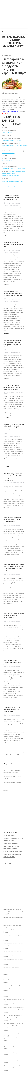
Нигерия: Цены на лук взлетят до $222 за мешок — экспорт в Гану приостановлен (14, 1052)
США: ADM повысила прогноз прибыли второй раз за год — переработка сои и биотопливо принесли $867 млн (13, 1017)
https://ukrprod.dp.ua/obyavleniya (10, 111)
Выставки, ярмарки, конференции (12, 782)
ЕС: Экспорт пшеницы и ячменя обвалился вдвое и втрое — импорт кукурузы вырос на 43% (14, 1009)
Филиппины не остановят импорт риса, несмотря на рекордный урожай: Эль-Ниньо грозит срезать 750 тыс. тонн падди (13, 1026)
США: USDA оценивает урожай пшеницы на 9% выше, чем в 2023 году (12, 388)
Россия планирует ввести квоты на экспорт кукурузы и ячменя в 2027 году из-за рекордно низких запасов (14, 911)
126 (23, 752)
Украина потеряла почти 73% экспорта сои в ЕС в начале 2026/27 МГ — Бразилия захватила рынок (14, 961)
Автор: (12, 203)
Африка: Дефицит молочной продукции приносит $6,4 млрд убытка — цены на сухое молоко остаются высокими (13, 1067)
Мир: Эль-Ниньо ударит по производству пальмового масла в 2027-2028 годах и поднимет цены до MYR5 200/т (14, 919)
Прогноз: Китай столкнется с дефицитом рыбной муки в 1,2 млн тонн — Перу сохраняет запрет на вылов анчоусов (13, 979)
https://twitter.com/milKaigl (8, 153)
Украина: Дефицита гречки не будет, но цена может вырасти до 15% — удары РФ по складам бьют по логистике (14, 987)
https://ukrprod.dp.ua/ (7, 160)
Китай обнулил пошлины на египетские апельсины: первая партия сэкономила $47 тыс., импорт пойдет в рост (13, 1044)
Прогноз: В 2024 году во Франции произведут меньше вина (12, 709)
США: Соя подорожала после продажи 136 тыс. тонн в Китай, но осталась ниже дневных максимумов (14, 937)
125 (19, 752)
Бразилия (6, 573)
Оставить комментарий (14, 205)
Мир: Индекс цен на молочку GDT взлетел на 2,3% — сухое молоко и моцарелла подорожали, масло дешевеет (14, 1001)
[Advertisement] (14, 14)
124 (14, 752)
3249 (18, 755)
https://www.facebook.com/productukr (11, 140)
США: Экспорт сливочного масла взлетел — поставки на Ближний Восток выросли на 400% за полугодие (14, 953)
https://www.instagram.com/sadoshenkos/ (12, 181)
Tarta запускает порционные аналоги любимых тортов (13, 994)
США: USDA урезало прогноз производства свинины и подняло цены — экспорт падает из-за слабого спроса (13, 1059)
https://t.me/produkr (7, 132)
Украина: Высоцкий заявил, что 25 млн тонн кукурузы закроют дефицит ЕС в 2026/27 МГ (13, 945)
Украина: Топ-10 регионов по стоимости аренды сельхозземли (14, 615)
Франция (6, 714)
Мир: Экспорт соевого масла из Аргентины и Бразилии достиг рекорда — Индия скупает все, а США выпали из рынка (14, 970)
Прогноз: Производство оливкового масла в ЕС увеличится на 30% (12, 197)
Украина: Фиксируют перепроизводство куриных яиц (13, 244)
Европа (5, 202)
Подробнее (6, 235)
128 (11, 755)
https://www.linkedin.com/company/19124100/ (13, 168)
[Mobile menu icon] (3, 32)
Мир (5, 482)
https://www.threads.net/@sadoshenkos (12, 187)
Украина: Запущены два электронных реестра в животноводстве (12, 519)
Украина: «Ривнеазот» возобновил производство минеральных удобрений (13, 293)
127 (6, 755)
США (5, 392)
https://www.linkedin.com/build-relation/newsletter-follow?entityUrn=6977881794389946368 (13, 173)
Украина (5, 249)
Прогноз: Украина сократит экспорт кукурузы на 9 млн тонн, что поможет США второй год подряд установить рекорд (13, 928)
